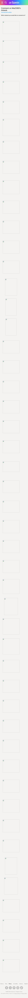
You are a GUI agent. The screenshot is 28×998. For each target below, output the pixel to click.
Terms (6, 983)
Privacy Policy (24, 993)
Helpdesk (26, 983)
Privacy (10, 983)
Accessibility (15, 983)
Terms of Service (17, 993)
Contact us (21, 983)
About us (2, 983)
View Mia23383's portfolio (6, 12)
